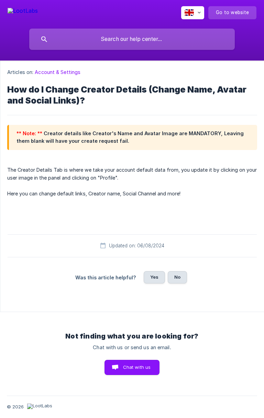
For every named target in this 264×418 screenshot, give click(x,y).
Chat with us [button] (137, 367)
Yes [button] (154, 277)
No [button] (177, 277)
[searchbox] (132, 39)
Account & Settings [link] (57, 72)
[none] (23, 12)
